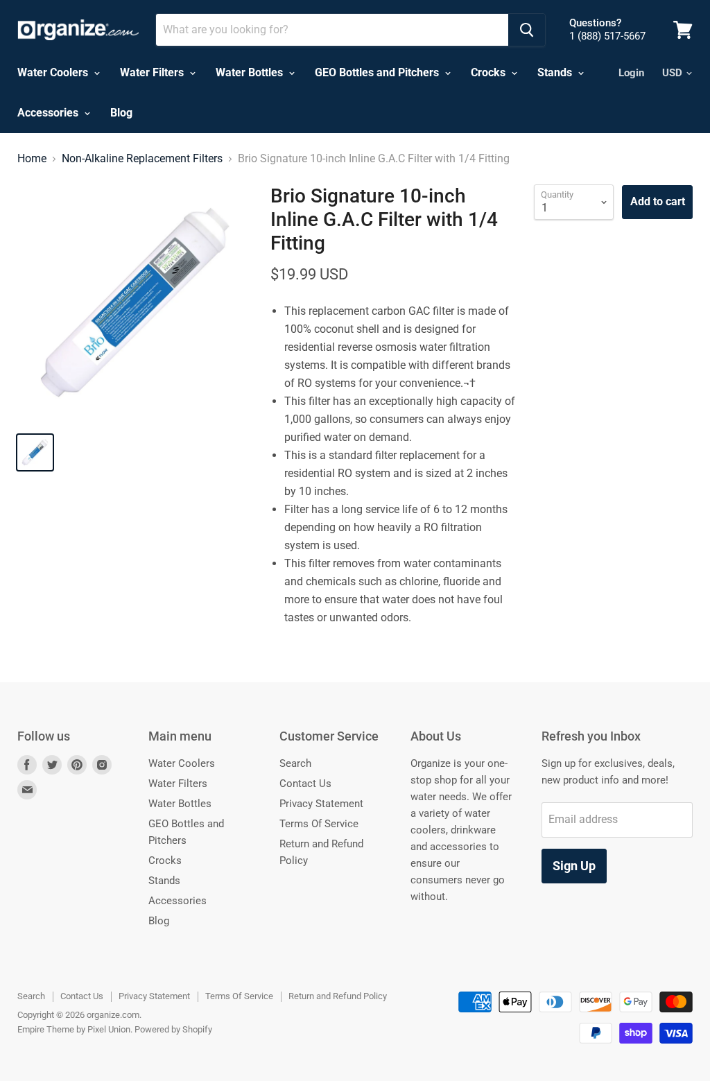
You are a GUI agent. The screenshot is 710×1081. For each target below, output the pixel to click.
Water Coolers (54, 72)
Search (295, 763)
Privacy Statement (321, 803)
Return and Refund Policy (337, 996)
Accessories (49, 112)
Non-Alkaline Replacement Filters (142, 159)
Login (631, 73)
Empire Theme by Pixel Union (73, 1029)
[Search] (526, 30)
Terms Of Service (318, 824)
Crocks (489, 72)
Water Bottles (251, 72)
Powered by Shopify (173, 1029)
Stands (556, 72)
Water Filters (153, 72)
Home (31, 159)
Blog (121, 112)
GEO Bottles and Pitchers (378, 72)
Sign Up (574, 865)
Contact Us (305, 783)
